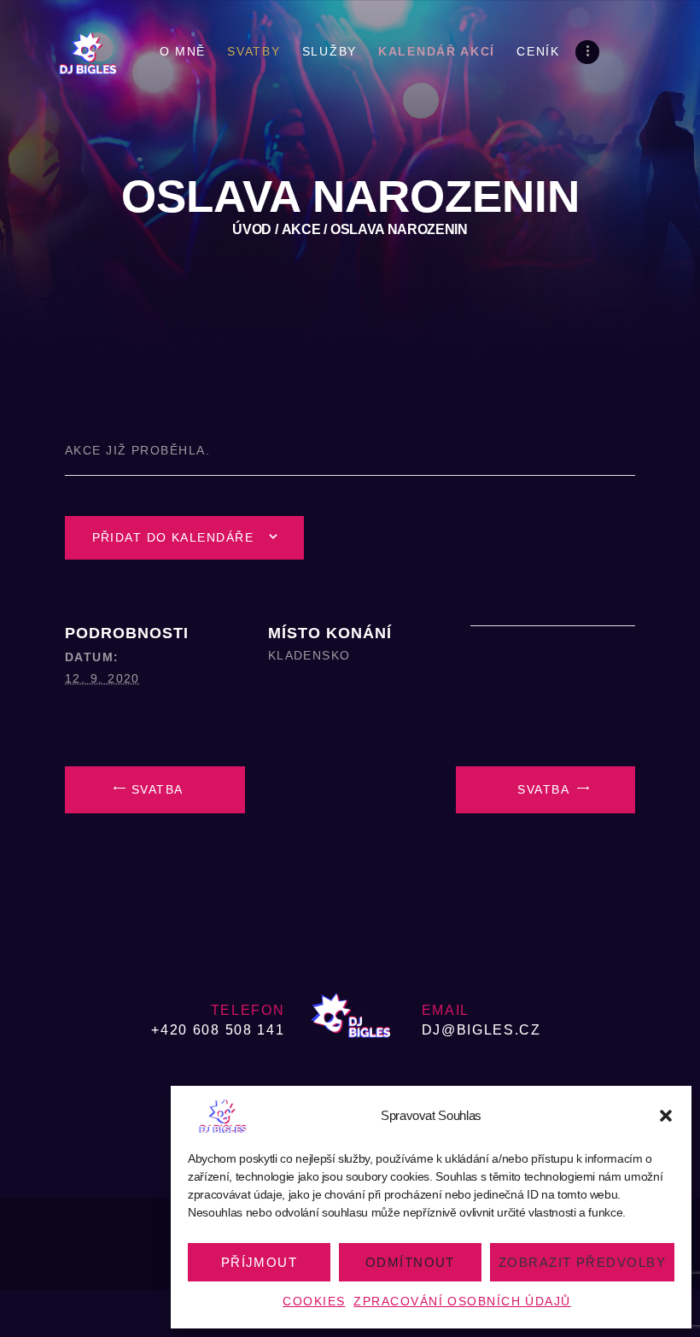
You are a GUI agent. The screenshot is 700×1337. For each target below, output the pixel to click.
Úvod (251, 229)
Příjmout (259, 1262)
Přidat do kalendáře (173, 537)
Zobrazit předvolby (582, 1262)
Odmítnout (410, 1262)
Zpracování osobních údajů (461, 1301)
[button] (665, 1115)
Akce (301, 229)
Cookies (314, 1301)
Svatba (155, 789)
